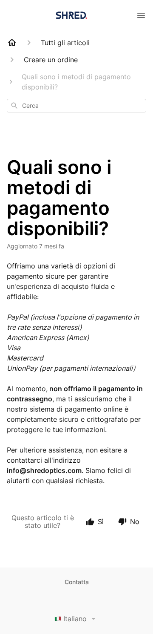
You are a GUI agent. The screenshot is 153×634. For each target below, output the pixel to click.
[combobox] (76, 105)
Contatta (77, 581)
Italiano (75, 618)
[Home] (12, 42)
